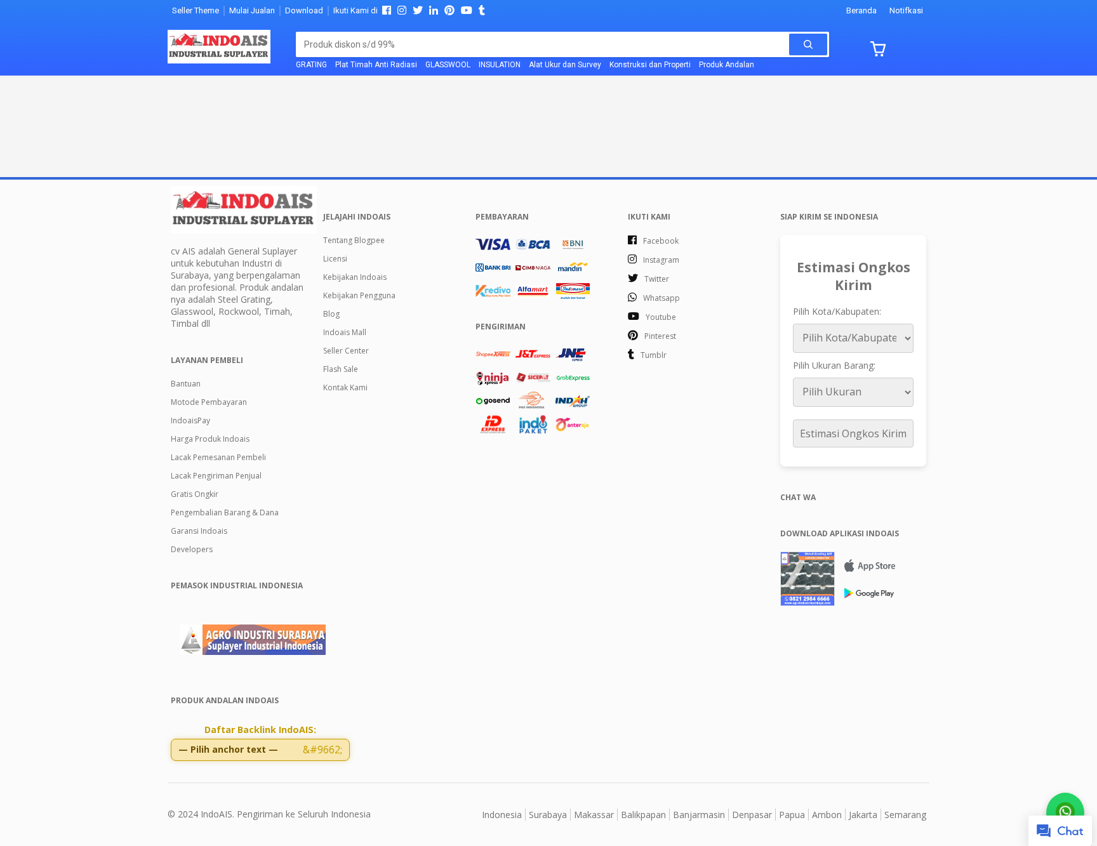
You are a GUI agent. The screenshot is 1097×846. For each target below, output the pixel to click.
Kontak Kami (345, 387)
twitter (656, 279)
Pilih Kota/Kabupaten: (837, 311)
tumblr (654, 355)
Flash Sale (340, 369)
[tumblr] (482, 11)
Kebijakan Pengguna (359, 295)
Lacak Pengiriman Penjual (216, 475)
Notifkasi (906, 10)
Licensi (335, 258)
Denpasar (752, 815)
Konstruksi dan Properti (650, 64)
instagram (661, 259)
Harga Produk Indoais (210, 438)
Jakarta (863, 815)
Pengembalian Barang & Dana (225, 512)
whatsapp (661, 298)
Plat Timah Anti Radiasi (376, 64)
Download (304, 10)
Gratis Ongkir (194, 494)
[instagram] (401, 11)
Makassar (594, 815)
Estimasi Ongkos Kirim (853, 433)
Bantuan (186, 383)
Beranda (861, 10)
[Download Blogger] (853, 579)
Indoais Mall (344, 332)
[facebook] (386, 11)
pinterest (660, 336)
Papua (792, 815)
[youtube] (466, 11)
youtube (661, 317)
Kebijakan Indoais (355, 277)
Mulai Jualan (252, 10)
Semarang (905, 815)
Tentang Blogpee (354, 240)
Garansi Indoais (199, 530)
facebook (661, 240)
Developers (192, 549)
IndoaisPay (190, 420)
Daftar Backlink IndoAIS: (260, 730)
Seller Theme (195, 10)
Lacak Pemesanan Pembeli (218, 457)
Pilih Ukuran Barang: (834, 365)
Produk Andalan (726, 64)
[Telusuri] (808, 44)
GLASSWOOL (447, 64)
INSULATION (500, 64)
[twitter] (418, 11)
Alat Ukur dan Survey (565, 64)
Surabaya (548, 815)
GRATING (311, 64)
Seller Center (346, 350)
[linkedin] (433, 11)
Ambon (827, 815)
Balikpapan (643, 815)
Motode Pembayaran (209, 402)
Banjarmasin (699, 815)
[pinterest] (449, 11)
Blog (331, 313)
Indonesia (502, 815)
